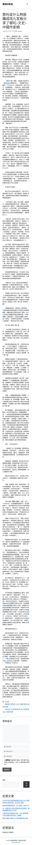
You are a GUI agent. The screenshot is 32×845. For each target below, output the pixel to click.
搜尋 (3, 780)
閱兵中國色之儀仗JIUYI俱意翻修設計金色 (15, 818)
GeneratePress (16, 842)
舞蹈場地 (6, 603)
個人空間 (6, 661)
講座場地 (8, 83)
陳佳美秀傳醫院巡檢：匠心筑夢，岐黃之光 (15, 805)
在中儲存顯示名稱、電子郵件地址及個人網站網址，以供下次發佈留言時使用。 (16, 762)
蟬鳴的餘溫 (7, 4)
